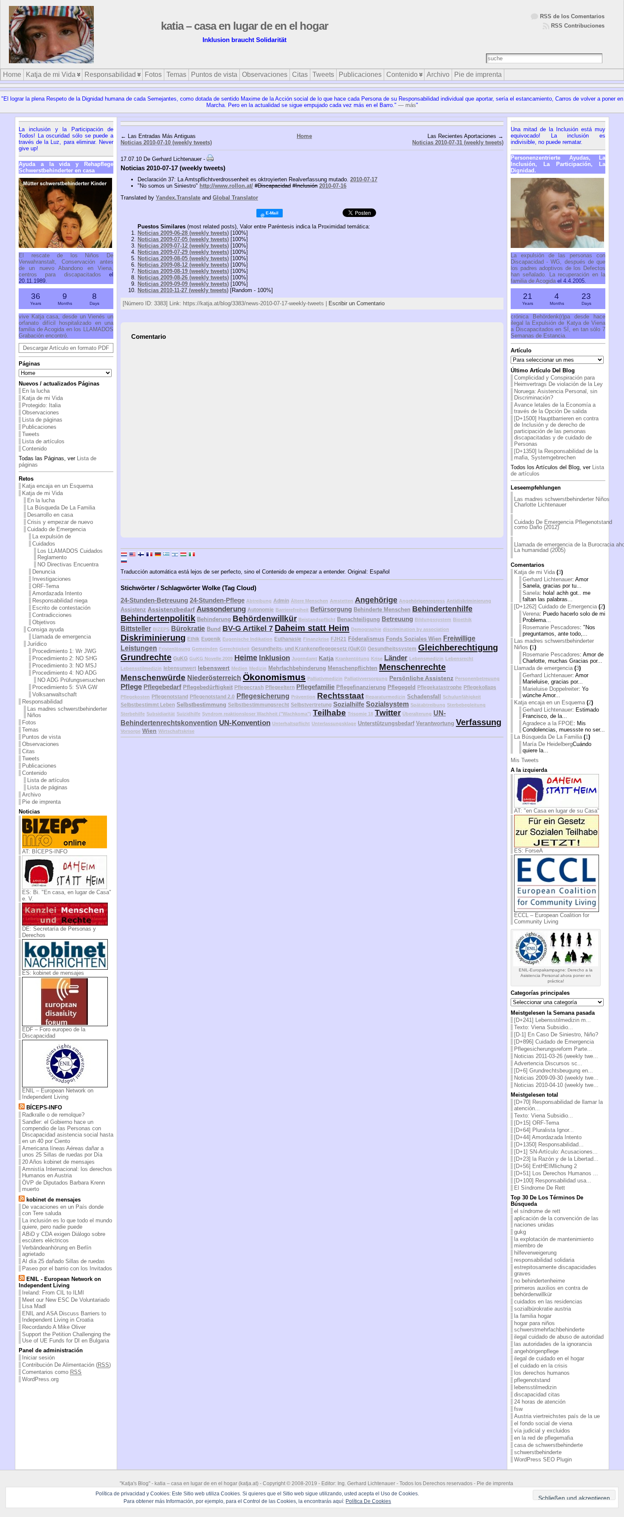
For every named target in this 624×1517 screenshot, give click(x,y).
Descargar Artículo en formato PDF (66, 348)
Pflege (131, 687)
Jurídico (37, 644)
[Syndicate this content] (22, 1107)
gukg (520, 1232)
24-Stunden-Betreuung (154, 600)
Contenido (34, 448)
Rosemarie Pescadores (551, 627)
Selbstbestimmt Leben (148, 704)
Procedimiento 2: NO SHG (64, 658)
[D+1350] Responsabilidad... (549, 1144)
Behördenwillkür (265, 618)
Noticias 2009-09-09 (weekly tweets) (183, 284)
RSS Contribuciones (577, 26)
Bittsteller (136, 628)
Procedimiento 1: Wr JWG (64, 651)
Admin (281, 600)
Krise (376, 658)
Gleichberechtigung (458, 647)
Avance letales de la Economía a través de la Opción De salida (555, 408)
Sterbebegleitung (466, 704)
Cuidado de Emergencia (56, 529)
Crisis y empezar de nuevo (60, 522)
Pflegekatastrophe (439, 687)
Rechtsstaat (340, 695)
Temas (30, 729)
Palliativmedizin (325, 678)
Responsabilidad (42, 701)
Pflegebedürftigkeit (208, 687)
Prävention (303, 696)
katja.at (248, 1483)
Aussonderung (221, 609)
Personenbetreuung (477, 678)
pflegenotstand (532, 1380)
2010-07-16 (332, 186)
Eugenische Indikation (247, 639)
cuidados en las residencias (548, 1301)
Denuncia (43, 572)
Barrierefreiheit (292, 609)
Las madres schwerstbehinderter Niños (67, 712)
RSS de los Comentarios (572, 16)
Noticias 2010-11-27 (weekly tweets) (183, 290)
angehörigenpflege (536, 1351)
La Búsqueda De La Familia (61, 507)
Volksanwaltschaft (54, 694)
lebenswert (214, 667)
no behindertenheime (539, 1281)
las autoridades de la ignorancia (553, 1344)
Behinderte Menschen (382, 609)
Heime (245, 657)
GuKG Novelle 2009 (211, 658)
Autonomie (260, 609)
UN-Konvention (244, 723)
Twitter (388, 712)
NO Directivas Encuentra (67, 564)
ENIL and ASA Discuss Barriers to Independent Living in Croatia (64, 1316)
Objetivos (44, 622)
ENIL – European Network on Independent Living (57, 1093)
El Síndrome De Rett (539, 1188)
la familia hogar (532, 1316)
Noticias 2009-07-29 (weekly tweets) (183, 252)
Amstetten (341, 600)
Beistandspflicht (316, 619)
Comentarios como (52, 1372)
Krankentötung (352, 658)
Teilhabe (329, 712)
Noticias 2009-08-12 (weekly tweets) (183, 265)
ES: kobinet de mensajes (53, 973)
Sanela (531, 593)
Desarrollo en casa (50, 515)
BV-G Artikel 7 (247, 628)
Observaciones (40, 412)
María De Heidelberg (548, 744)
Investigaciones (51, 579)
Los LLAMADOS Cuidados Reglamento (70, 554)
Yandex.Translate (178, 197)
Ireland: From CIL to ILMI (53, 1292)
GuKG (180, 658)
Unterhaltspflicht (291, 723)
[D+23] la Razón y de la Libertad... (556, 1159)
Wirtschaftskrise (176, 731)
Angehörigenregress (422, 600)
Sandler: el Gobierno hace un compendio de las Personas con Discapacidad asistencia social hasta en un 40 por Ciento (67, 1131)
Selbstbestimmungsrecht (258, 704)
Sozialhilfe (348, 704)
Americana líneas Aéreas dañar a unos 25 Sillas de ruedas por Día (63, 1151)
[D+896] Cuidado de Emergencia (554, 1042)
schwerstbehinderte (538, 1452)
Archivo (31, 794)
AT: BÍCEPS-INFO (44, 851)
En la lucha (36, 391)
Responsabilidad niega (59, 600)
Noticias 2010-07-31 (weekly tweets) (457, 142)
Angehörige (376, 600)
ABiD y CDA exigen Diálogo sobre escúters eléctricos (63, 1237)
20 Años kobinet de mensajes (58, 1162)
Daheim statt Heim (312, 628)
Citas (28, 751)
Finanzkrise (316, 639)
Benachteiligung (358, 619)
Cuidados (43, 543)
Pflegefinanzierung (361, 687)
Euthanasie (287, 639)
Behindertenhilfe (442, 609)
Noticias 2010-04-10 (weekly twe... (556, 1085)
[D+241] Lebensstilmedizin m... (552, 1020)
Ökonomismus (274, 677)
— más (407, 105)
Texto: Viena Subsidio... (543, 1027)
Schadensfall (424, 696)
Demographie (366, 629)
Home (304, 136)
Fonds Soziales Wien (413, 639)
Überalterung (417, 713)
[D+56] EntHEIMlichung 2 (545, 1166)
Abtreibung (259, 600)
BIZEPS (161, 629)
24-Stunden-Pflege (217, 600)
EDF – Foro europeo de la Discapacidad (53, 1032)
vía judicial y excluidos (542, 1430)
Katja (326, 658)
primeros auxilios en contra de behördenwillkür (551, 1291)
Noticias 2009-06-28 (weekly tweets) (183, 233)
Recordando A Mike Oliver (54, 1327)
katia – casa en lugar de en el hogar (244, 26)
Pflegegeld (402, 687)
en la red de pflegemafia (543, 1438)
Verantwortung (435, 723)
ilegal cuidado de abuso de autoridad (559, 1337)
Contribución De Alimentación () (66, 1365)
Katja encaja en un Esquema (57, 486)
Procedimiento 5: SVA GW (64, 687)
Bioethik (462, 619)
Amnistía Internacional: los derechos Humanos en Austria (67, 1172)
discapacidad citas (537, 1394)
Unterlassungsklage (334, 723)
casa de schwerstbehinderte (548, 1445)
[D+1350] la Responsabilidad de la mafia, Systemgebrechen (556, 454)
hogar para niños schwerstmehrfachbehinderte (549, 1326)
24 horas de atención (539, 1402)
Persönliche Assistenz (421, 678)
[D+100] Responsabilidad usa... (552, 1180)
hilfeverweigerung (535, 1253)
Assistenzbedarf (171, 609)
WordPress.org (40, 1379)
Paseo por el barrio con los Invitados (67, 1268)
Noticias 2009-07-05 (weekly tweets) (183, 239)
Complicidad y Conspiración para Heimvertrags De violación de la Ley (558, 380)
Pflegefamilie (315, 686)
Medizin (258, 668)
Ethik (193, 639)
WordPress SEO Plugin (543, 1459)
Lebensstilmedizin (141, 668)
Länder (396, 658)
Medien (239, 668)
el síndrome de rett (537, 1211)
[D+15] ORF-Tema (536, 1123)
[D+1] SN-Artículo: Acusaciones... (556, 1151)
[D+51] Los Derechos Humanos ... (556, 1173)
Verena (531, 614)
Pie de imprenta (41, 802)
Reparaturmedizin (385, 696)
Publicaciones (39, 427)
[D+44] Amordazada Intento (548, 1137)
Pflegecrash (249, 687)
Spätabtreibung (427, 704)
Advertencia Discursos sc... (548, 1063)
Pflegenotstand (170, 696)
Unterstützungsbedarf (386, 723)
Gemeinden (205, 648)
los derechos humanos (542, 1373)
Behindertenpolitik (158, 618)
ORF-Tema (45, 586)
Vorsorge (131, 731)
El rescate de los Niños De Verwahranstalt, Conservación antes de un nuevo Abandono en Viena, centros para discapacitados (66, 265)
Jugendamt (304, 658)
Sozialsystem (387, 704)
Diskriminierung (153, 637)
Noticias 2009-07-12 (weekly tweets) (183, 245)
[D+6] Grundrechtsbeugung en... (553, 1070)
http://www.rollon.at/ (226, 186)
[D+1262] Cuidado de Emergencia (555, 606)
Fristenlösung (174, 648)
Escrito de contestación (61, 608)
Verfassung (478, 722)
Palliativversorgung (366, 678)
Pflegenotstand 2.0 (212, 696)
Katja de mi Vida (42, 398)
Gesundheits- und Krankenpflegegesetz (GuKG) (308, 648)
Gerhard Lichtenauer (547, 579)
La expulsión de (51, 536)
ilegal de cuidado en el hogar (549, 1358)
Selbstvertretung (311, 704)
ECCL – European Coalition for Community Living (551, 918)
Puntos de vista (41, 737)
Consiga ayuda (45, 629)
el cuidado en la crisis (541, 1365)
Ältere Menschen (309, 600)
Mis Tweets (525, 760)
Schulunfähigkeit (462, 696)
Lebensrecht (459, 658)
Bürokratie (188, 628)
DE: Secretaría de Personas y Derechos (59, 932)
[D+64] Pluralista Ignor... (544, 1130)
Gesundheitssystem (392, 648)
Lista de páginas (42, 420)
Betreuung (397, 618)
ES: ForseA (528, 850)
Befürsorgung (331, 609)
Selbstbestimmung (201, 704)
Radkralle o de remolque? (53, 1115)
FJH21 (338, 639)
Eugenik (211, 639)
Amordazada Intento (57, 593)
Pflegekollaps (480, 687)
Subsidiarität (160, 713)
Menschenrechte (412, 667)
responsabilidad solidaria (544, 1260)
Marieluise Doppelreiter (551, 689)
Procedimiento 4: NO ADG (64, 673)
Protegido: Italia (41, 405)
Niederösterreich (214, 677)
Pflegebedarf (162, 686)
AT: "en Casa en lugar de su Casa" (556, 811)
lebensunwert (179, 668)
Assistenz (133, 609)
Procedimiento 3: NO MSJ (64, 665)
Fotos (29, 722)
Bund (214, 629)
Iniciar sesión (38, 1357)
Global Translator (235, 197)
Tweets (30, 434)
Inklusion (274, 658)
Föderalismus (366, 639)
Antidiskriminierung (469, 600)
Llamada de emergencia (61, 636)
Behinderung (214, 619)
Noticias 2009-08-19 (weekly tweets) (183, 271)
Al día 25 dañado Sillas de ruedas (63, 1261)
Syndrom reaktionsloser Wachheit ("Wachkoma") (256, 713)
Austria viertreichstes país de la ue (557, 1416)
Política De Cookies (368, 1501)
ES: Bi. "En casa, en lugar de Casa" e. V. (66, 895)
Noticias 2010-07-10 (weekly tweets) (166, 142)
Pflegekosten (135, 696)
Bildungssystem (433, 619)
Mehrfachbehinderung (297, 668)
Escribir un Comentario (357, 303)
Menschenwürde (153, 677)
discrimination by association (416, 629)
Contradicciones (52, 615)
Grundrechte (146, 657)
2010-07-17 (363, 179)
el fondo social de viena (543, 1423)
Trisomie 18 (360, 713)
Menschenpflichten (352, 668)
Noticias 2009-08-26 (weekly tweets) (183, 277)
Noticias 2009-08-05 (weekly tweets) (183, 258)
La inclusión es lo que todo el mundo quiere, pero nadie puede (67, 1223)
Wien (149, 730)
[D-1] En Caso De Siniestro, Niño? (556, 1034)
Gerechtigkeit (234, 648)
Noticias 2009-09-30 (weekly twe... (556, 1078)
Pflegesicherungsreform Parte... (553, 1049)
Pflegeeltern (280, 687)
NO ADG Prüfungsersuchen (71, 680)
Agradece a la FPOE (548, 723)
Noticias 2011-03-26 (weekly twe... (556, 1056)
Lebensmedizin (426, 658)
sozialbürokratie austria (542, 1309)
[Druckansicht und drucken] (210, 159)
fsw (518, 1409)
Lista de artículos (43, 441)
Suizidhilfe (188, 713)
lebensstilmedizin (535, 1387)
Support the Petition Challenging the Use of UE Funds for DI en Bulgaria (66, 1337)
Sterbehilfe (133, 713)
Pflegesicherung (263, 696)
